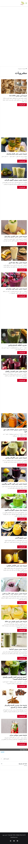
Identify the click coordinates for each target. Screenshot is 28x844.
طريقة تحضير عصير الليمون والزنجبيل (15, 236)
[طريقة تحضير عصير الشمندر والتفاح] (14, 362)
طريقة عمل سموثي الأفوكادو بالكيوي (16, 510)
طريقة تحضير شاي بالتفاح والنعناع (17, 154)
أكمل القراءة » (22, 104)
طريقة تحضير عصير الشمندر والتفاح (16, 371)
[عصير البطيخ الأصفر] (14, 529)
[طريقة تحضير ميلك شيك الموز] (14, 253)
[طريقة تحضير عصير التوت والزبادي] (14, 279)
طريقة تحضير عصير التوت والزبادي (16, 289)
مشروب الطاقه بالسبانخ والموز (17, 345)
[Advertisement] (14, 22)
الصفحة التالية (6, 758)
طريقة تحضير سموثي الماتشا (18, 649)
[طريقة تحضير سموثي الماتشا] (14, 640)
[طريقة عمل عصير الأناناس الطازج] (14, 556)
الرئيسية (24, 68)
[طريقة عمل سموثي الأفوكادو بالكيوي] (14, 501)
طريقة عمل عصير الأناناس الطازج (17, 566)
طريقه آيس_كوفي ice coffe (18, 96)
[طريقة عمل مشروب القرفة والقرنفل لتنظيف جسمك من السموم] (14, 696)
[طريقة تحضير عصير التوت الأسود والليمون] (14, 474)
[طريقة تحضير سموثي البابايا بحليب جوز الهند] (14, 420)
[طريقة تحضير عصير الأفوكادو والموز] (14, 448)
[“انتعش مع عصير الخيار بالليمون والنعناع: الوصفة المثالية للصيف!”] (14, 668)
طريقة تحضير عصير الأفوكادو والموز (16, 458)
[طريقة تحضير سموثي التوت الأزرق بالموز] (14, 584)
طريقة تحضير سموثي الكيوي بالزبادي (16, 180)
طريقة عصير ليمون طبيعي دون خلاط (16, 621)
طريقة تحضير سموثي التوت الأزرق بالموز (14, 593)
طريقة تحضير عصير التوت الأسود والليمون (14, 484)
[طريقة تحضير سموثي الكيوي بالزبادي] (14, 171)
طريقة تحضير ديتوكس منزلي (18, 735)
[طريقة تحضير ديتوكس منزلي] (14, 726)
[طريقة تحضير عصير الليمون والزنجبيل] (14, 227)
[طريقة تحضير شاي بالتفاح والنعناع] (14, 144)
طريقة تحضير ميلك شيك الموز (18, 262)
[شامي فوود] (22, 3)
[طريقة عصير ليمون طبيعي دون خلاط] (14, 612)
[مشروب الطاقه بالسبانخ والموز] (14, 336)
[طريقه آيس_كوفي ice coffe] (14, 86)
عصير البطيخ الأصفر (21, 538)
